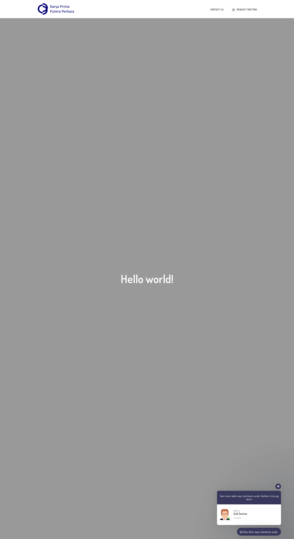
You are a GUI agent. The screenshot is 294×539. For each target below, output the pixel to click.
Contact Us (217, 9)
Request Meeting (247, 9)
